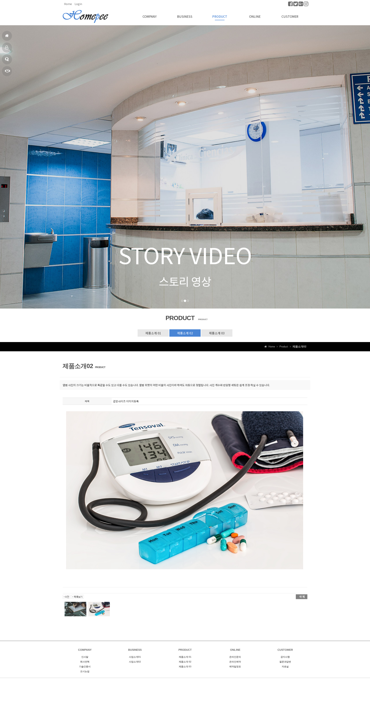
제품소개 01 (153, 333)
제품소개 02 (185, 333)
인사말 (84, 657)
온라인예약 (235, 661)
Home (68, 4)
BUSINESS (184, 16)
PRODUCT (219, 16)
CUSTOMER (290, 16)
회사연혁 (84, 661)
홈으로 (7, 36)
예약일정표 (235, 666)
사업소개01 (135, 657)
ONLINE (255, 16)
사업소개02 (135, 661)
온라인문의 (235, 657)
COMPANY (150, 16)
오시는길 (84, 671)
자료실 (285, 666)
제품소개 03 (217, 333)
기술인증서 (85, 666)
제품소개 (7, 48)
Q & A (7, 59)
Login (78, 4)
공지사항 (285, 657)
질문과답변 (285, 661)
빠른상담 (7, 71)
